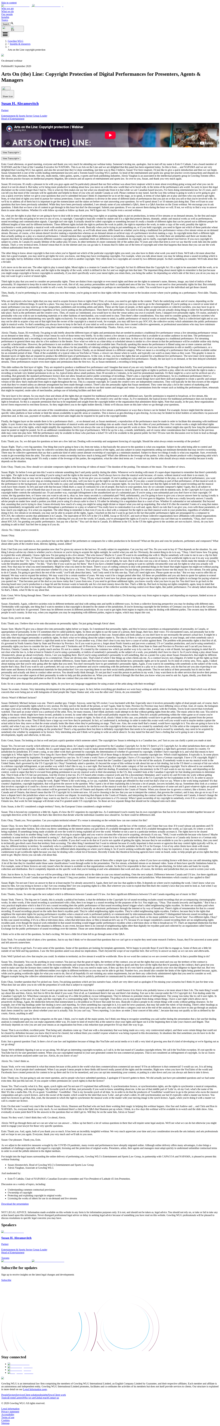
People (4, 1394)
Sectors (12, 1394)
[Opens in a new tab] (18, 1364)
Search (6, 24)
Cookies (5, 1420)
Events (11, 1397)
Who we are (7, 8)
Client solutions (32, 1394)
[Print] (5, 88)
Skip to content (9, 2)
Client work (60, 1394)
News (51, 1394)
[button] (32, 5)
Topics (4, 20)
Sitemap (5, 1423)
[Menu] (5, 34)
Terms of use (7, 1417)
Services (20, 1394)
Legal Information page (35, 1389)
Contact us (53, 1397)
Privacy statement (10, 1411)
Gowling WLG (15, 41)
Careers (19, 1397)
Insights (5, 17)
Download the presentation (15, 1203)
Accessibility (7, 1414)
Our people (7, 14)
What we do (7, 11)
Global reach (41, 1397)
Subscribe (6, 1280)
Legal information (10, 1408)
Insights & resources (20, 44)
